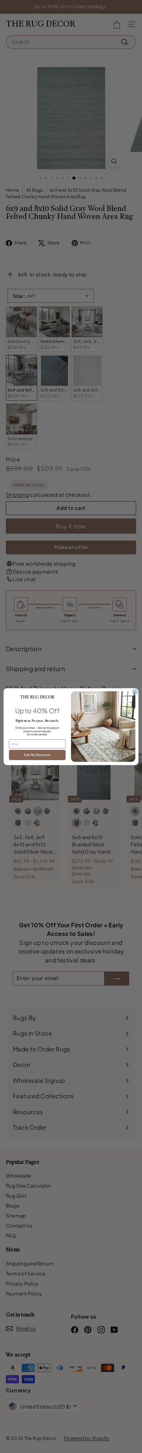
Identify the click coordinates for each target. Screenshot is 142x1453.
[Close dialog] (135, 691)
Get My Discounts (37, 755)
